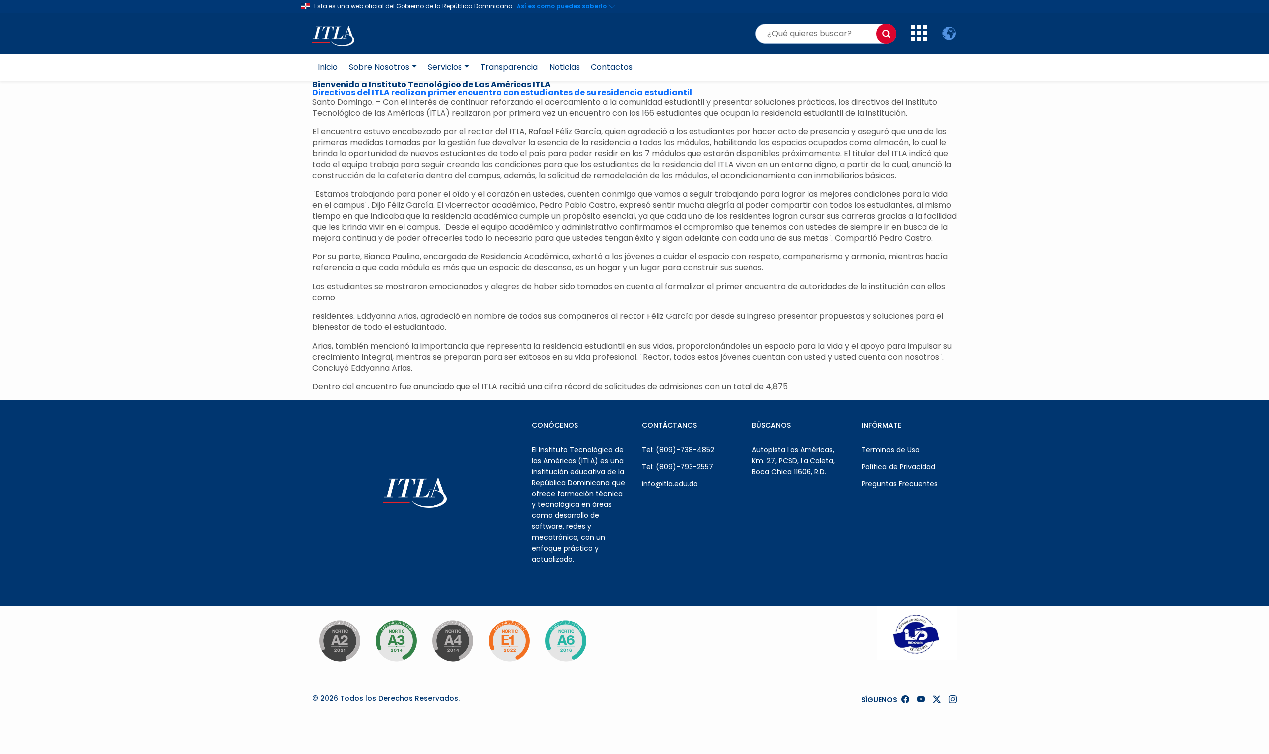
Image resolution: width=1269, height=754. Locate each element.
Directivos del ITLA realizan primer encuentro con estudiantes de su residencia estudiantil (502, 92)
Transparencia (509, 67)
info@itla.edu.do (670, 484)
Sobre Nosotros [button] (379, 67)
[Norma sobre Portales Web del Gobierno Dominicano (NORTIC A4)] (452, 641)
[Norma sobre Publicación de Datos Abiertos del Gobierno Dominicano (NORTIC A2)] (339, 641)
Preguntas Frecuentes (900, 484)
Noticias (564, 67)
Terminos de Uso (891, 450)
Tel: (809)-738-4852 (678, 450)
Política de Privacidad (898, 467)
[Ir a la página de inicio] (338, 33)
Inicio (328, 67)
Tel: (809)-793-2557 (677, 467)
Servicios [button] (445, 67)
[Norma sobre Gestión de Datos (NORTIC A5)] (565, 641)
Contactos (612, 67)
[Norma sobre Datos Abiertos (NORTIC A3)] (396, 641)
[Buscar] (886, 34)
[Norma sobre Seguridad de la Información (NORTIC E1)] (509, 641)
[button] (919, 38)
